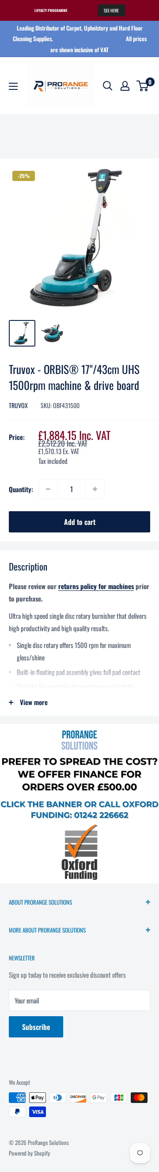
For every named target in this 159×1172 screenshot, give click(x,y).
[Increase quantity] (95, 489)
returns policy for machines (96, 586)
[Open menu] (13, 86)
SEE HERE (111, 10)
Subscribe (36, 1027)
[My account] (125, 86)
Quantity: (21, 489)
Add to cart (79, 522)
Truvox (18, 405)
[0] (142, 86)
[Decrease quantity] (48, 489)
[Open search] (108, 86)
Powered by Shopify (29, 1153)
